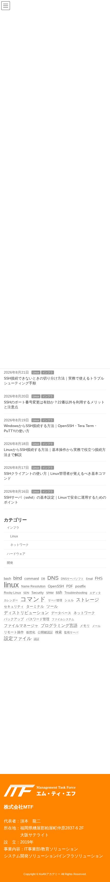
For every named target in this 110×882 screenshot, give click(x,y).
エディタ (95, 592)
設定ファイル (17, 638)
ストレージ (87, 599)
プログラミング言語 (59, 625)
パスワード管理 (37, 619)
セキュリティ (14, 606)
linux (11, 585)
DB (43, 578)
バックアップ (14, 619)
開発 (10, 563)
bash (7, 578)
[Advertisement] (55, 704)
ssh (59, 592)
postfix (80, 586)
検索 (58, 632)
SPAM (49, 592)
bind (17, 577)
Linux (36, 372)
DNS (53, 577)
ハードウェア (16, 553)
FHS (99, 578)
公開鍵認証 (45, 632)
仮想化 (30, 632)
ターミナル (35, 606)
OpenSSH (56, 586)
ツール (52, 606)
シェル (69, 600)
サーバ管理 (55, 600)
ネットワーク (19, 544)
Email (89, 578)
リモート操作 (14, 632)
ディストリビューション (26, 612)
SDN (26, 592)
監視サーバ (71, 632)
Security (37, 593)
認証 (36, 638)
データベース (61, 613)
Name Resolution (33, 586)
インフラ (47, 372)
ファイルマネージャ (21, 626)
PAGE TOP (101, 851)
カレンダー (11, 600)
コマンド (33, 599)
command (31, 578)
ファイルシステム (63, 619)
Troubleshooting (75, 592)
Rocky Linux (12, 592)
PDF (69, 586)
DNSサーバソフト (72, 578)
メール (96, 625)
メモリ (85, 626)
